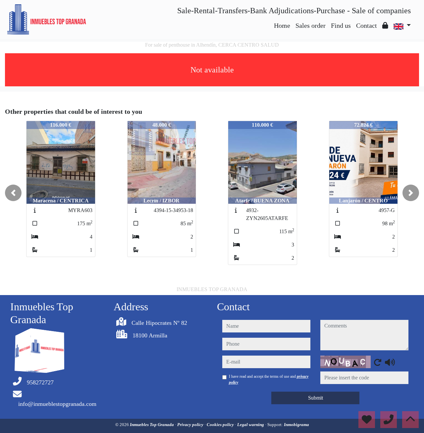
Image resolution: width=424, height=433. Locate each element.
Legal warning (251, 424)
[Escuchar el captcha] (390, 362)
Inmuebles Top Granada (152, 424)
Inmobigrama (296, 424)
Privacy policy (190, 424)
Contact (366, 25)
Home (282, 25)
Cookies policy (221, 424)
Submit (315, 398)
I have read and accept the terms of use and (268, 379)
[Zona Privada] (385, 25)
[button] (13, 193)
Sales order (310, 25)
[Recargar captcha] (377, 362)
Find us (341, 25)
